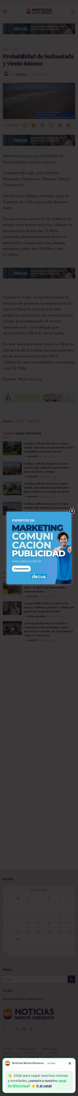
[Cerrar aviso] (70, 1063)
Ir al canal (44, 1086)
